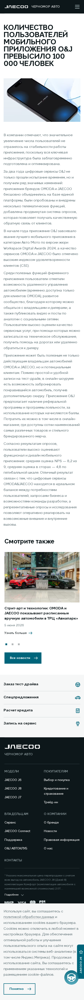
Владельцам (16, 814)
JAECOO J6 (13, 780)
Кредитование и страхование (56, 791)
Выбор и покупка (57, 780)
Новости (50, 831)
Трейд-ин (51, 802)
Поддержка (13, 840)
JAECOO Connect (17, 831)
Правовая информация (62, 840)
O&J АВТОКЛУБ (15, 848)
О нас (48, 848)
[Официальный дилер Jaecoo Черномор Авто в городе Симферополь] (16, 6)
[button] (6, 644)
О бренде (51, 822)
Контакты (13, 860)
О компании (55, 814)
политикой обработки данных (29, 917)
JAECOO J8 (13, 788)
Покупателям (56, 771)
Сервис (10, 822)
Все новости (20, 658)
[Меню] (77, 6)
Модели (11, 771)
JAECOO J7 (13, 797)
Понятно (16, 989)
